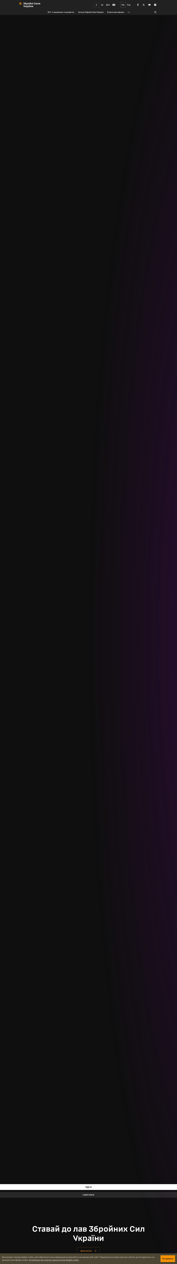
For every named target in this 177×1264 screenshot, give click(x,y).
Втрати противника (115, 12)
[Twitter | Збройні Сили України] (143, 4)
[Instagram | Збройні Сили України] (155, 4)
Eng (128, 5)
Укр (122, 5)
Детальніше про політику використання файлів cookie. (54, 1260)
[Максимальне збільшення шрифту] (108, 4)
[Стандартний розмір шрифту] (96, 4)
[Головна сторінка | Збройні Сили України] (29, 5)
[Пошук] (155, 12)
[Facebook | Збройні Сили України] (138, 4)
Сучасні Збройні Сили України (90, 12)
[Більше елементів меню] (128, 12)
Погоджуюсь (168, 1259)
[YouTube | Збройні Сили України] (149, 4)
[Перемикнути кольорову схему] (113, 4)
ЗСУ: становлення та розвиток (61, 12)
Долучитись (86, 1251)
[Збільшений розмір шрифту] (102, 4)
